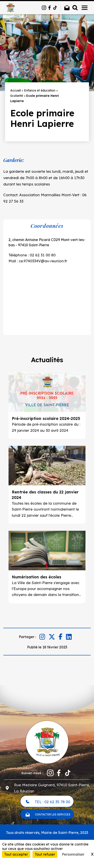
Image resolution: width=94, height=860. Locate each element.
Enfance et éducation (39, 90)
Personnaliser (73, 854)
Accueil (15, 90)
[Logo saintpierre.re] (47, 741)
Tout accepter (16, 854)
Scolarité (16, 96)
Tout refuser (45, 854)
